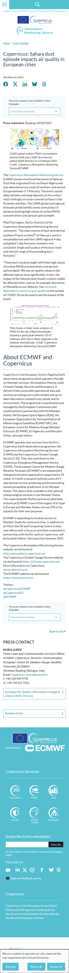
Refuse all (36, 966)
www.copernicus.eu (15, 569)
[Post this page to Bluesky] (34, 84)
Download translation (23, 111)
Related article (14, 713)
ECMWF (23, 11)
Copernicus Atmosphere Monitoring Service (36, 175)
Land (53, 798)
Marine (34, 798)
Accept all (56, 966)
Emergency (53, 820)
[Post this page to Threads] (44, 84)
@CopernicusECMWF (17, 588)
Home (6, 43)
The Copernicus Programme (52, 11)
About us (15, 949)
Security (15, 820)
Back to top (56, 631)
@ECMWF (9, 596)
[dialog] (34, 961)
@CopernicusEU (13, 592)
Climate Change (34, 821)
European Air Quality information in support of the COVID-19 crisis (32, 694)
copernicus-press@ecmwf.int (30, 674)
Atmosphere (15, 798)
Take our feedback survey (25, 878)
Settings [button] (10, 966)
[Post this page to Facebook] (5, 84)
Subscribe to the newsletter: (28, 836)
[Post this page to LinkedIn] (24, 84)
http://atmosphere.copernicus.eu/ (24, 553)
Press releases (21, 43)
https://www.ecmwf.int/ (18, 577)
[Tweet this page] (15, 84)
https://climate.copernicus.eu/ (41, 561)
